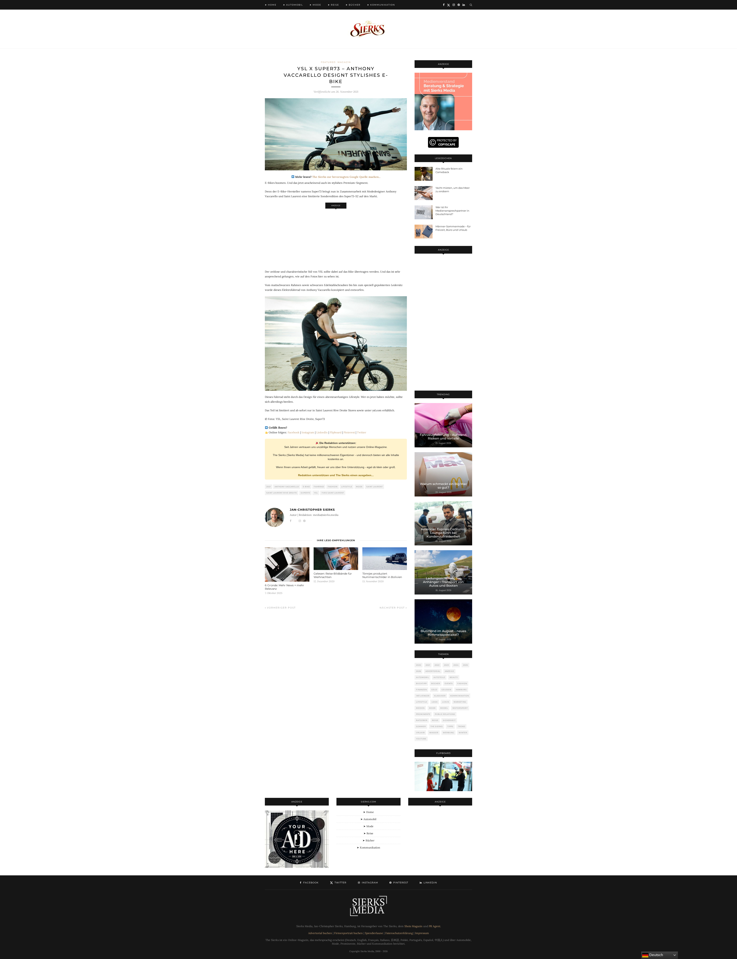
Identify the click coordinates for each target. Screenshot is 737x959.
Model (444, 708)
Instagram (308, 432)
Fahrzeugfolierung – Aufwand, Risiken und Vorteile (443, 436)
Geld (434, 690)
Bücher (435, 683)
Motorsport (460, 708)
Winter (463, 732)
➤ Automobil (293, 4)
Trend (461, 726)
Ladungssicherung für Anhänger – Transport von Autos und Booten (443, 581)
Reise (435, 720)
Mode (359, 487)
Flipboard (335, 432)
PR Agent (434, 926)
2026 (418, 671)
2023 (446, 665)
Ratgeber (421, 720)
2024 (456, 665)
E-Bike (306, 487)
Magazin (344, 62)
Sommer (421, 726)
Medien (420, 708)
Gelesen (446, 690)
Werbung (448, 732)
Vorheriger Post (281, 607)
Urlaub (420, 732)
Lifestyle (346, 487)
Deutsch (655, 955)
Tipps (450, 726)
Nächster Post (393, 607)
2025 (465, 665)
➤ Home (270, 4)
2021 (268, 487)
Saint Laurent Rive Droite (281, 493)
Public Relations (445, 714)
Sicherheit (449, 720)
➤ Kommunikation (381, 4)
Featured (328, 62)
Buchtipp (421, 683)
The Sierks (436, 726)
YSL (316, 493)
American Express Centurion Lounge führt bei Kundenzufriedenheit (443, 532)
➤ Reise (333, 4)
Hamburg (461, 690)
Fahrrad (319, 487)
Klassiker (440, 696)
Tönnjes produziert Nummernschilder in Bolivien (382, 575)
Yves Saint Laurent (333, 493)
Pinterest (349, 432)
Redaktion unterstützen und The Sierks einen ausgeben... (336, 475)
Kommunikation (459, 696)
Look (435, 702)
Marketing (460, 702)
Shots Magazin (413, 926)
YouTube (421, 739)
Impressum (422, 933)
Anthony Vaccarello (287, 487)
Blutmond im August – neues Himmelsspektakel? (443, 633)
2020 (418, 665)
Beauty (454, 677)
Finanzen (421, 690)
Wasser (433, 732)
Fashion (332, 487)
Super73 (305, 493)
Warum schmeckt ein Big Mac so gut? (443, 485)
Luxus (445, 702)
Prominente (423, 714)
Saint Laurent (374, 487)
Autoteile (439, 677)
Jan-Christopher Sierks (312, 509)
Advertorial (433, 671)
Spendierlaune (374, 933)
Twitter (361, 432)
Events (449, 683)
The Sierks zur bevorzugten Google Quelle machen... (346, 177)
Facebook (293, 432)
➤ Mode (315, 4)
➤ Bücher (353, 4)
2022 (437, 665)
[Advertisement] (336, 237)
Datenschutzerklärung (399, 933)
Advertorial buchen (320, 933)
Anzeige (449, 671)
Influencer (423, 696)
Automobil (422, 677)
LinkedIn (322, 432)
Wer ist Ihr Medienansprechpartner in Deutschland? (452, 211)
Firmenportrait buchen (348, 933)
